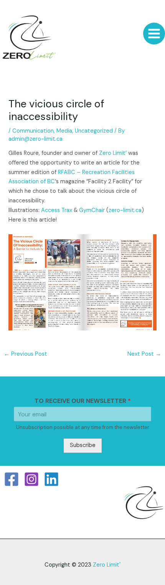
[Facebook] (11, 479)
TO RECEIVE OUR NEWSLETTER (83, 401)
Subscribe (83, 445)
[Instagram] (31, 479)
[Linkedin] (51, 479)
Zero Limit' (106, 565)
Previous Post (25, 354)
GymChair (92, 210)
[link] (113, 153)
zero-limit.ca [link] (125, 210)
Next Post (144, 354)
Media (64, 131)
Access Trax (56, 210)
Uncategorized (94, 131)
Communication (33, 131)
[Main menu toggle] (154, 33)
